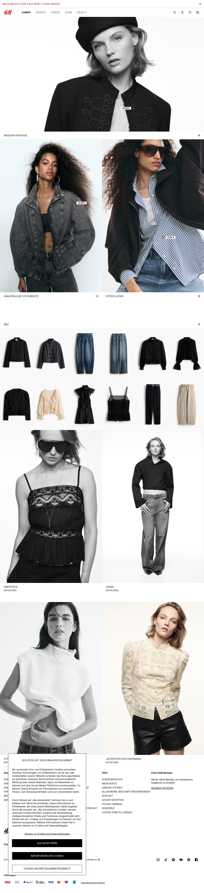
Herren (41, 12)
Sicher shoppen (112, 800)
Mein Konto (109, 783)
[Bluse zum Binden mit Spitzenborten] (51, 404)
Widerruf (108, 808)
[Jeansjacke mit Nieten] (51, 353)
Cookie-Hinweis (112, 804)
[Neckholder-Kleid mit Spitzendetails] (85, 404)
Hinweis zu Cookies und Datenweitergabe (47, 833)
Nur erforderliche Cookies (47, 855)
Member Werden (162, 788)
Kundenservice (112, 779)
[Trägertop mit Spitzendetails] (119, 404)
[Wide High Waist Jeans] (119, 353)
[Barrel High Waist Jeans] (187, 404)
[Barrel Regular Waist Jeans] (85, 353)
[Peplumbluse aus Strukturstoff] (17, 404)
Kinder (55, 12)
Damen (26, 12)
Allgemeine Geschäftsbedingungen (126, 791)
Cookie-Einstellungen (117, 812)
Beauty (82, 12)
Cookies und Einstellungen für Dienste (47, 868)
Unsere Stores (112, 787)
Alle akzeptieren (47, 843)
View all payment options (93, 883)
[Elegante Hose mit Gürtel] (153, 404)
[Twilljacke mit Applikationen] (17, 353)
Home (68, 12)
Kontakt (107, 795)
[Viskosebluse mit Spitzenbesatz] (187, 353)
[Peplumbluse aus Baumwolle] (153, 353)
